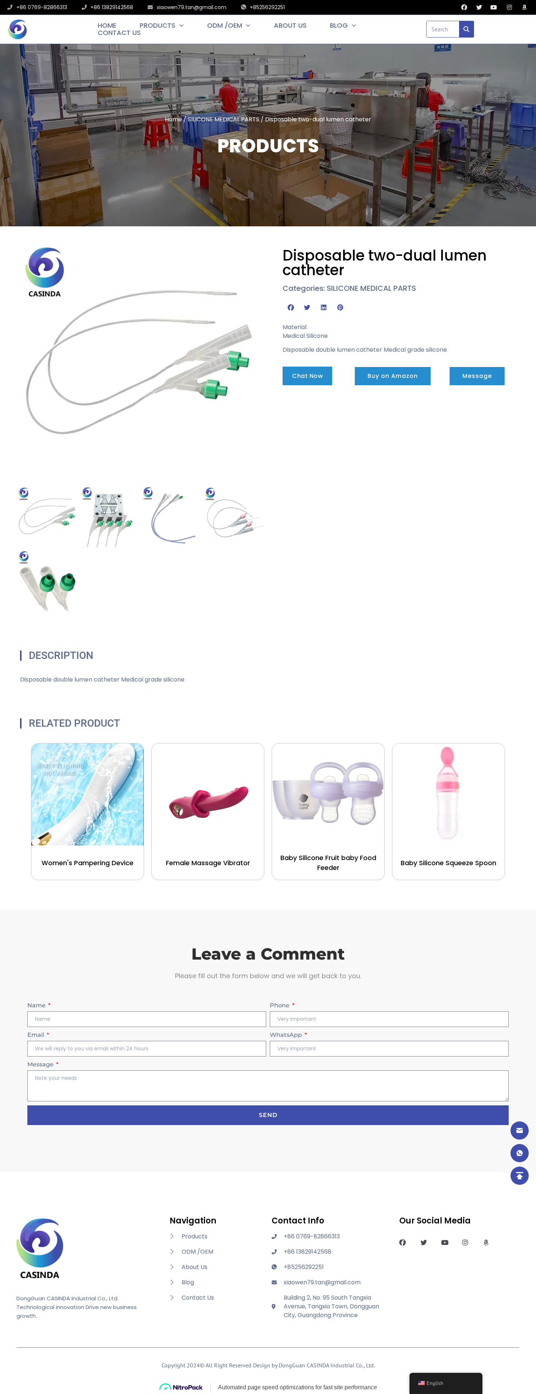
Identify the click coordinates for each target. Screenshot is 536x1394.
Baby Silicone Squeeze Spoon (448, 862)
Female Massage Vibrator (208, 862)
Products (157, 25)
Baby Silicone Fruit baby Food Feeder (328, 862)
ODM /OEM (224, 25)
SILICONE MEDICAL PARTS (223, 119)
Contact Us (119, 32)
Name (37, 1005)
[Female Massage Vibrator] (208, 794)
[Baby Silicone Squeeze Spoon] (448, 794)
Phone (280, 1005)
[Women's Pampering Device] (87, 794)
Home (107, 25)
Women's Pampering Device (87, 862)
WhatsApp (286, 1034)
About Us (290, 25)
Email (36, 1034)
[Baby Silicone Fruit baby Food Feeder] (328, 794)
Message (41, 1064)
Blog (339, 25)
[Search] (466, 29)
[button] (291, 307)
